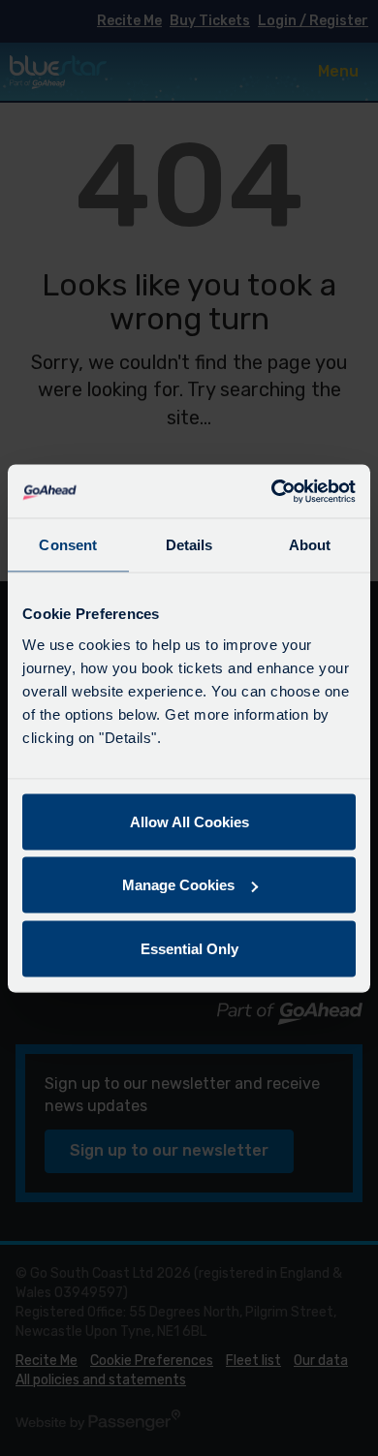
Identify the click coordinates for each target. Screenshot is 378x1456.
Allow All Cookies (189, 821)
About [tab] (310, 545)
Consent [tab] (68, 545)
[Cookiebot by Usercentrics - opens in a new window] (272, 491)
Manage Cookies (178, 885)
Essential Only (189, 948)
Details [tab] (189, 545)
